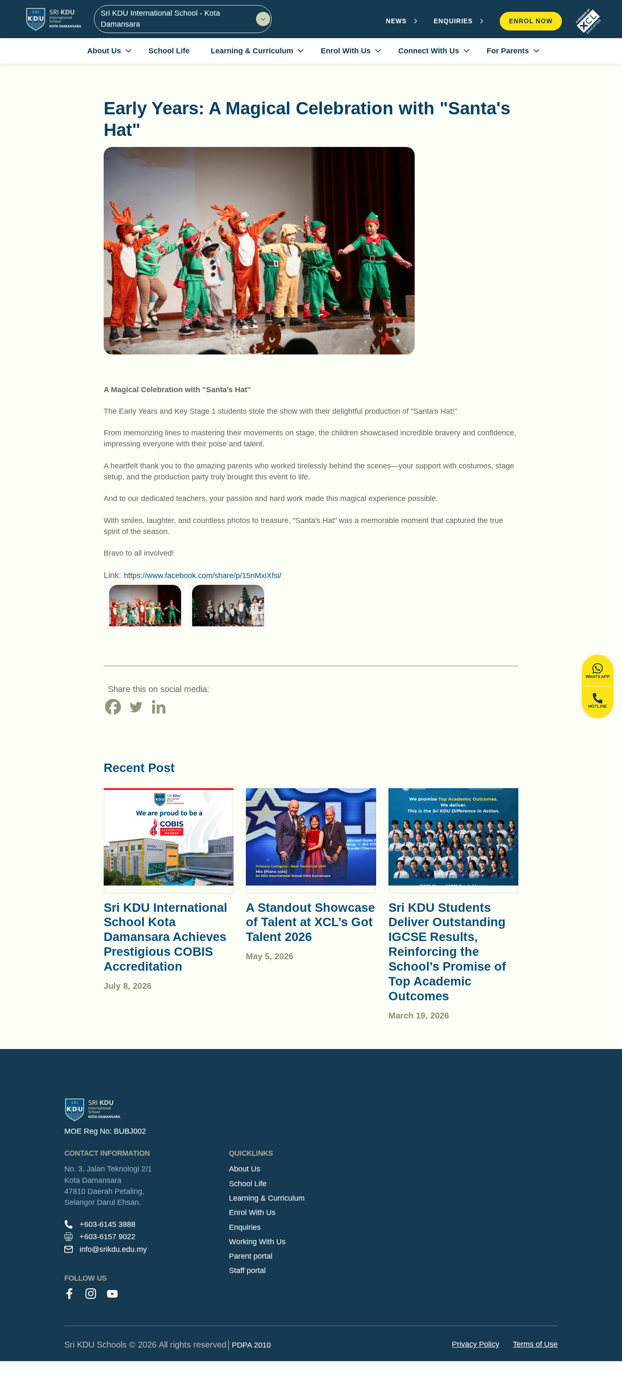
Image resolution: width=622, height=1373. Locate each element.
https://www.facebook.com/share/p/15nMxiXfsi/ (202, 575)
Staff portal (247, 1270)
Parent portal (250, 1256)
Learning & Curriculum (267, 1198)
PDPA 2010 (251, 1345)
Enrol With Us (252, 1212)
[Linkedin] (158, 706)
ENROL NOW (531, 21)
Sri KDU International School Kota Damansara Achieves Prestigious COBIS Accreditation (165, 937)
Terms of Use (535, 1344)
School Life (248, 1183)
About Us (244, 1169)
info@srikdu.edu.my (113, 1249)
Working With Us (257, 1241)
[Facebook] (113, 706)
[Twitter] (135, 706)
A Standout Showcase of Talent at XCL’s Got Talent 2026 (310, 922)
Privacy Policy (475, 1344)
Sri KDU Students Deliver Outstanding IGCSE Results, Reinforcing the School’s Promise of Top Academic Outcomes (447, 952)
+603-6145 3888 (107, 1224)
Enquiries (245, 1227)
